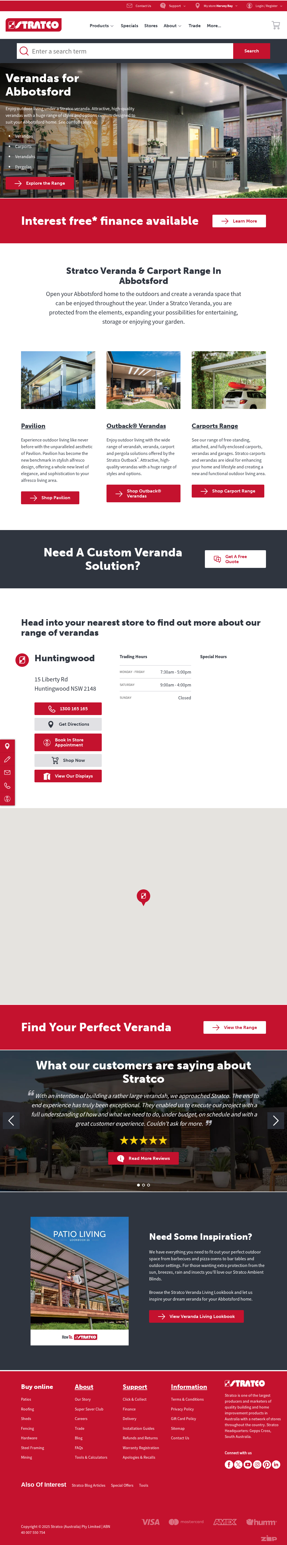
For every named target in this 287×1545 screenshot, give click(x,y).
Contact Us (180, 1437)
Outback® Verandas (136, 426)
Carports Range (215, 426)
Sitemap (178, 1428)
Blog (78, 1437)
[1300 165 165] (7, 785)
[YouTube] (248, 1464)
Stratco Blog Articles (88, 1485)
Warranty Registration (141, 1447)
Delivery (129, 1418)
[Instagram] (257, 1464)
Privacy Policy (182, 1409)
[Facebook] (229, 1464)
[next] (275, 1120)
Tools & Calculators (91, 1457)
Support (135, 1387)
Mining (26, 1457)
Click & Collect (135, 1399)
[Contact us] (7, 772)
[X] (238, 1464)
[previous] (11, 1120)
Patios (26, 1399)
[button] (143, 897)
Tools (143, 1485)
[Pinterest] (267, 1464)
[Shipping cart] (276, 26)
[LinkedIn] (276, 1464)
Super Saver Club (89, 1409)
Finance (129, 1409)
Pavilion (33, 426)
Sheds (26, 1418)
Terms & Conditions (187, 1399)
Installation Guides (138, 1428)
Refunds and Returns (140, 1437)
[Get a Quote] (7, 759)
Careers (81, 1418)
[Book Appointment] (7, 799)
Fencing (27, 1428)
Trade (79, 1428)
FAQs (79, 1447)
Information (189, 1387)
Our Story (83, 1399)
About (84, 1387)
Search (251, 51)
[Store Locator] (7, 746)
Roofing (27, 1409)
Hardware (29, 1437)
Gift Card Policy (183, 1418)
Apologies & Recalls (139, 1457)
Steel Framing (32, 1447)
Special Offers (122, 1485)
